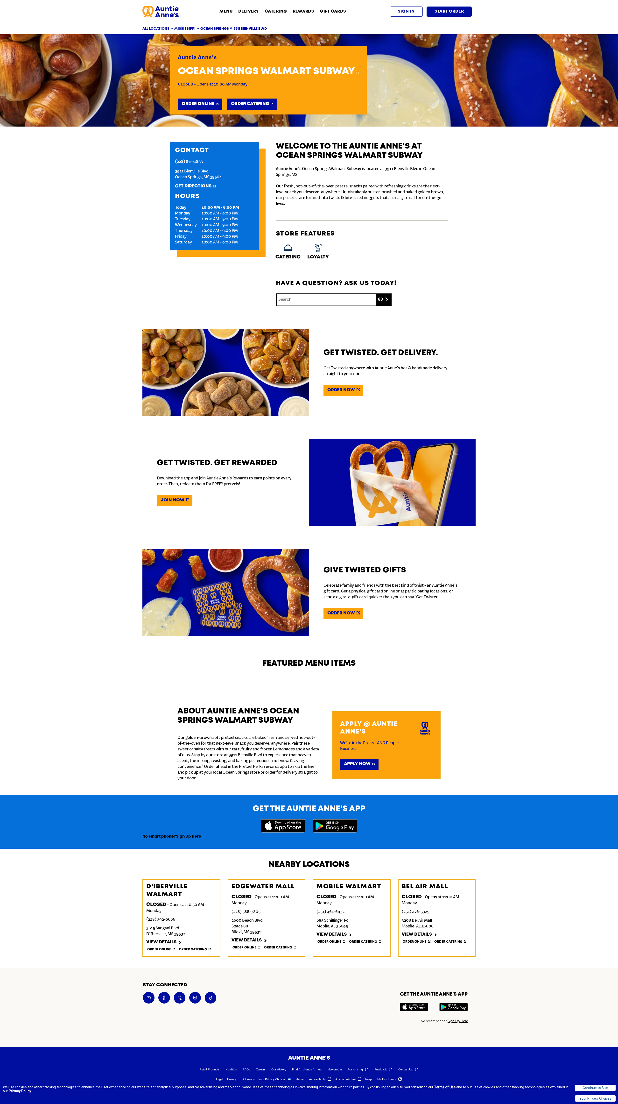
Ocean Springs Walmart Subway (266, 71)
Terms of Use (445, 1087)
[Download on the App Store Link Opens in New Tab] (283, 826)
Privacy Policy (20, 1091)
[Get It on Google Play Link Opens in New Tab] (335, 826)
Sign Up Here (188, 836)
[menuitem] (210, 1069)
